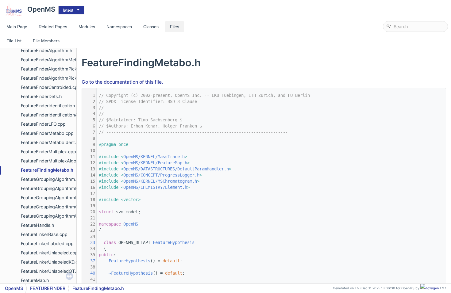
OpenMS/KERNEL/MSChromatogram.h (160, 181)
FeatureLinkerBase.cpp (44, 234)
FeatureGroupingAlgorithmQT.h (53, 206)
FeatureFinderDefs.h (41, 96)
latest (68, 10)
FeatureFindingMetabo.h (47, 170)
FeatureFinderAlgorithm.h (46, 50)
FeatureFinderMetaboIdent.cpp (52, 142)
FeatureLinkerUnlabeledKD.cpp (52, 261)
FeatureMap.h (35, 280)
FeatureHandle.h (37, 225)
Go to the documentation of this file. (122, 82)
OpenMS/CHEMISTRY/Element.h (155, 187)
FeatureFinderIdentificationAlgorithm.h (60, 114)
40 (89, 273)
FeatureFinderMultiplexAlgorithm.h (56, 160)
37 (89, 260)
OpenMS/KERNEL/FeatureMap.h (155, 162)
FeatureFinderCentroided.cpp (50, 87)
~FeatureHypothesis (131, 273)
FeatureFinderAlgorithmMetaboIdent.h (60, 59)
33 (89, 242)
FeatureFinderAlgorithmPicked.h (53, 68)
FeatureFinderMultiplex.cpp (48, 151)
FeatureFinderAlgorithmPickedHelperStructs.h (67, 78)
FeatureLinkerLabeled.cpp (47, 243)
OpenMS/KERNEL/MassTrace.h (154, 156)
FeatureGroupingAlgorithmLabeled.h (58, 197)
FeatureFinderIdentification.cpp (52, 105)
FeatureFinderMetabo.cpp (47, 133)
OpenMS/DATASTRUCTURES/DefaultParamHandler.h (176, 168)
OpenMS (130, 224)
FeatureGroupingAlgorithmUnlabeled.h (60, 216)
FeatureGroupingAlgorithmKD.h (53, 188)
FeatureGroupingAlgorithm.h (50, 179)
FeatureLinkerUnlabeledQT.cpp (52, 271)
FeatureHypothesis (174, 242)
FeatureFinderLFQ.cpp (43, 124)
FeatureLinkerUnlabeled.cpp (49, 252)
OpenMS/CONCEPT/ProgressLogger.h (161, 175)
